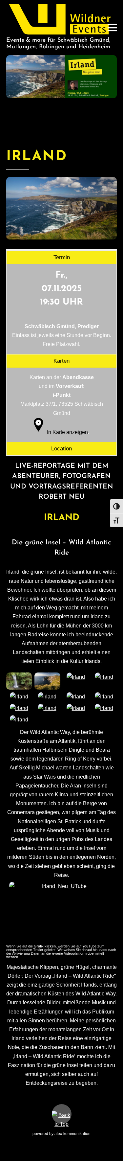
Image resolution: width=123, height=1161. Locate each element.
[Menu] (112, 27)
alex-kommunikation (72, 1133)
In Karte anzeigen (67, 432)
